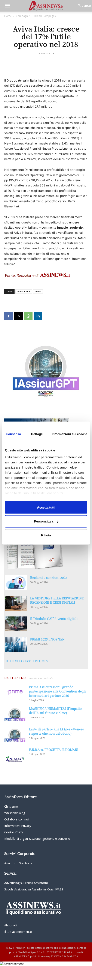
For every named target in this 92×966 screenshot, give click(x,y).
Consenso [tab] (13, 434)
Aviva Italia (23, 291)
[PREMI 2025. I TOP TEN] (16, 644)
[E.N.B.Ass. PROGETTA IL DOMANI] (15, 754)
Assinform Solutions (18, 863)
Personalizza (43, 521)
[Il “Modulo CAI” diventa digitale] (16, 623)
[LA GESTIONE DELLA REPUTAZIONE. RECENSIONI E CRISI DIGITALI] (16, 603)
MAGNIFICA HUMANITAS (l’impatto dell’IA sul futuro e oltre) (55, 710)
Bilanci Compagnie (45, 16)
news (38, 291)
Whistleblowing (14, 813)
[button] (7, 6)
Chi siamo (11, 806)
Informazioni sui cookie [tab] (69, 434)
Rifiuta (46, 535)
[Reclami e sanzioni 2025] (16, 582)
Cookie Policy (13, 832)
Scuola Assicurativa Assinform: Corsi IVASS (33, 889)
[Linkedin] (38, 316)
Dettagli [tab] (37, 434)
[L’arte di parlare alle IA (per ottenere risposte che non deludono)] (15, 734)
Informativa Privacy (17, 826)
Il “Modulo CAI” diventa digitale (54, 618)
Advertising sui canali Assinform (26, 883)
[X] (18, 316)
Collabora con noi (16, 819)
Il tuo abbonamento (18, 932)
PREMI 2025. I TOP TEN (47, 639)
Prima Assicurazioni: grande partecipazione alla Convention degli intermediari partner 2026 (57, 691)
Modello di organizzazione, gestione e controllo (37, 839)
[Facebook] (8, 316)
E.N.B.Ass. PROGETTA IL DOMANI (53, 749)
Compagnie (23, 16)
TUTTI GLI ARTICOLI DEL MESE (27, 661)
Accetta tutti (46, 507)
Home (8, 16)
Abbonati (10, 925)
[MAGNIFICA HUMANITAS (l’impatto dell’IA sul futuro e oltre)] (15, 713)
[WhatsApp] (28, 316)
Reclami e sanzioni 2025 (48, 577)
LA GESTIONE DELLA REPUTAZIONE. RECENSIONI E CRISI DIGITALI (57, 600)
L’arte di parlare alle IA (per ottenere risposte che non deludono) (56, 731)
